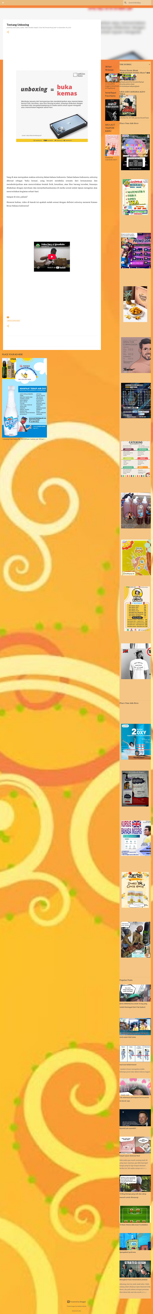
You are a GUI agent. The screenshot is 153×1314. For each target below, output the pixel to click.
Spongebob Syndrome (128, 1252)
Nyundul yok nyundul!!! (128, 1128)
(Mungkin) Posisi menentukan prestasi (133, 1280)
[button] (8, 32)
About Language (14, 321)
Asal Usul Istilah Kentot (128, 1065)
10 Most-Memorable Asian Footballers (134, 1225)
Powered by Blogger (78, 1302)
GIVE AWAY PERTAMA (128, 1037)
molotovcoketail (81, 1306)
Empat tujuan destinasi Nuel (130, 1156)
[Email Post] (8, 318)
